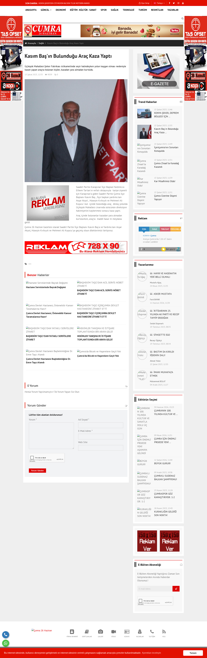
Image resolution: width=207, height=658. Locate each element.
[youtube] (183, 3)
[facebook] (169, 3)
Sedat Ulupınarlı (156, 323)
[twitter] (174, 3)
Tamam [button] (193, 653)
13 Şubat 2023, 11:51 (163, 192)
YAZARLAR (172, 9)
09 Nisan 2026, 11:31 (163, 435)
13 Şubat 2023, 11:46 (163, 109)
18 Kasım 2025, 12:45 (163, 508)
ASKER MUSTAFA (163, 293)
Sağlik (41, 43)
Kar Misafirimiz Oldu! (164, 181)
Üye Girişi (145, 3)
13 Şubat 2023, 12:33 (34, 74)
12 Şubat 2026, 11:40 (163, 460)
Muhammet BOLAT (158, 381)
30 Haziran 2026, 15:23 (164, 407)
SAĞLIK (114, 9)
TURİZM (142, 9)
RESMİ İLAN (157, 9)
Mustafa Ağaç (155, 282)
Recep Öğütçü (156, 340)
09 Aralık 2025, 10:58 (163, 472)
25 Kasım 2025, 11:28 (163, 490)
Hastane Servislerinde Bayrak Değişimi (46, 287)
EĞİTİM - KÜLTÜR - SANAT (83, 9)
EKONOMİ (61, 9)
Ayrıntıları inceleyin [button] (151, 653)
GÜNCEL (45, 9)
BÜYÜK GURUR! (162, 463)
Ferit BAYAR (155, 299)
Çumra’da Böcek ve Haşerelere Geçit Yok (98, 355)
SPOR (104, 9)
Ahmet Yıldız (155, 361)
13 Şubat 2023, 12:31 (163, 160)
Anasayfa (32, 43)
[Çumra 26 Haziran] (42, 630)
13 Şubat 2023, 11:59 (163, 178)
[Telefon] (5, 634)
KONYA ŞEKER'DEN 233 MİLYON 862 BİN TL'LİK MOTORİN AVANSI (64, 3)
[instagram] (178, 3)
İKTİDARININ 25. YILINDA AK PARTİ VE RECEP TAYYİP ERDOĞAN (164, 314)
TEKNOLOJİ (128, 9)
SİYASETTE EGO (162, 334)
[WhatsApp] (5, 643)
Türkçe (159, 3)
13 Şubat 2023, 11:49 (163, 144)
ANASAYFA (30, 9)
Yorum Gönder (37, 470)
